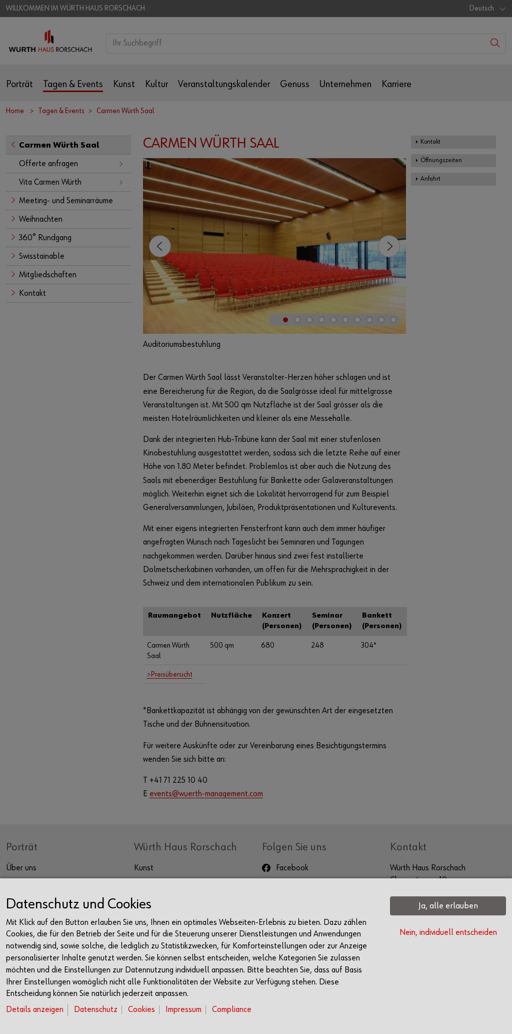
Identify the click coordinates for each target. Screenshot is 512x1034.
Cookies (141, 1009)
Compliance (232, 1009)
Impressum (184, 1009)
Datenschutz (96, 1009)
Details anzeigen (35, 1009)
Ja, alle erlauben (448, 905)
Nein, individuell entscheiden (448, 932)
